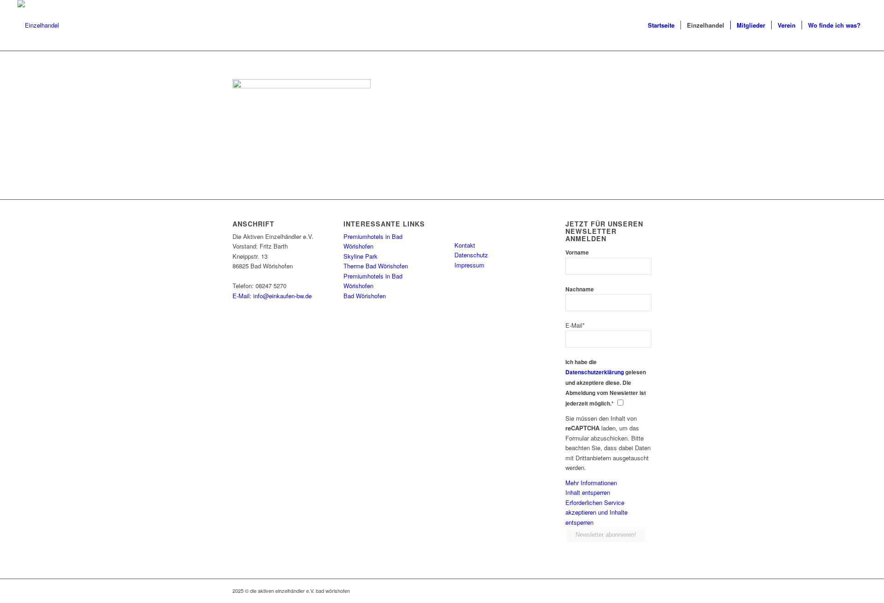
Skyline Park (360, 256)
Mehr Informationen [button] (591, 482)
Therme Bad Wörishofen (375, 265)
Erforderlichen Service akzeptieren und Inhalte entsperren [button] (596, 512)
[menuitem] (661, 25)
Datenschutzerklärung (594, 372)
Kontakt (464, 245)
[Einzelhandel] (38, 25)
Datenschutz (471, 254)
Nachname (579, 289)
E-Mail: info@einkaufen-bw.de (272, 295)
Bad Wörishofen (364, 295)
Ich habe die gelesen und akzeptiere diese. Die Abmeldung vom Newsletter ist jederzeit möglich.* (605, 382)
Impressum (469, 265)
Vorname (577, 252)
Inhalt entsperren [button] (587, 492)
